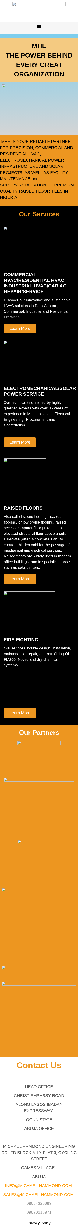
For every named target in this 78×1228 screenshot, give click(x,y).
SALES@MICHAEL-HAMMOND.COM (38, 1194)
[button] (39, 28)
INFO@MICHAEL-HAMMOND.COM (38, 1185)
